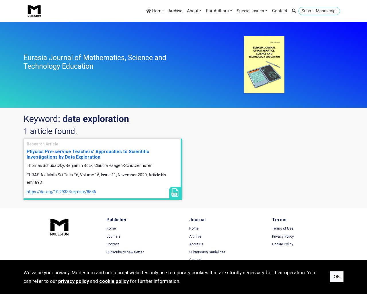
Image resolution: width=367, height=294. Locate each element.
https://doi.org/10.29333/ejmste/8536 (61, 192)
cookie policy (114, 281)
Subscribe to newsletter (125, 252)
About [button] (192, 10)
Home (157, 10)
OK (337, 276)
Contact (279, 10)
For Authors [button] (217, 10)
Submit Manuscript (319, 10)
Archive (175, 10)
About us (196, 244)
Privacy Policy (283, 236)
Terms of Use (282, 228)
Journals (113, 236)
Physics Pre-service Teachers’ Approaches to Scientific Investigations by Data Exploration (88, 154)
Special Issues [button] (250, 10)
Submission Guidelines (207, 252)
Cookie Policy (282, 244)
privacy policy (73, 281)
